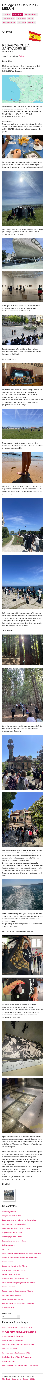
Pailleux (21, 56)
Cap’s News (21, 18)
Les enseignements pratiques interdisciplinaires (19, 1220)
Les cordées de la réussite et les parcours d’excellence (21, 1253)
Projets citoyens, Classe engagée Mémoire (17, 1291)
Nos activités (17, 14)
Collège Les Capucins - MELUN (20, 6)
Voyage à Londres (8, 1361)
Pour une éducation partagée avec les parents (18, 1283)
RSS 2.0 (32, 1379)
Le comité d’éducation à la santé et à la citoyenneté (20, 1258)
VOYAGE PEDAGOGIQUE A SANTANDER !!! (19, 1332)
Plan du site (6, 1379)
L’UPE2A (5, 1249)
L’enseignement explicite (11, 1274)
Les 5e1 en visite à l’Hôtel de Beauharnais (17, 1357)
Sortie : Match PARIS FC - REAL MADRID (17, 1328)
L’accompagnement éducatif (12, 1237)
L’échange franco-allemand (11, 1295)
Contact (25, 1379)
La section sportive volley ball (12, 1299)
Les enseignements (9, 1212)
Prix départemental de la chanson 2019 (16, 1353)
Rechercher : (7, 1313)
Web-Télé (31, 22)
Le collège (6, 14)
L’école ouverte (7, 1262)
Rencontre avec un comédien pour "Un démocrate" (20, 1365)
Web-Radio (22, 22)
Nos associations (31, 14)
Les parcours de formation (11, 1216)
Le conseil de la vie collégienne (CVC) (15, 1278)
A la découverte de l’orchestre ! (13, 1336)
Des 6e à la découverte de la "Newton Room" (18, 1344)
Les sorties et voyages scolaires (14, 1241)
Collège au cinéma (8, 1245)
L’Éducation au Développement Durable (16, 1228)
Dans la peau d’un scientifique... (13, 1340)
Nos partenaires (8, 18)
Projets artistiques (8, 1287)
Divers (30, 18)
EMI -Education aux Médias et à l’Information (18, 1303)
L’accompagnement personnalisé (14, 1224)
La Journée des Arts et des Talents (14, 1266)
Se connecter (16, 1379)
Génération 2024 (8, 1308)
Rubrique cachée (9, 22)
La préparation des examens (12, 1232)
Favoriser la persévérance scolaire (14, 1270)
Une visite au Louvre (9, 1349)
